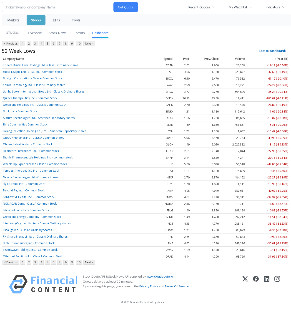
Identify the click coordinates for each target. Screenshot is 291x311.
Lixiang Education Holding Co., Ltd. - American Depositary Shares (44, 131)
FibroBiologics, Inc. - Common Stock (26, 210)
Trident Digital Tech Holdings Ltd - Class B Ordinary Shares (40, 65)
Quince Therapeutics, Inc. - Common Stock (30, 98)
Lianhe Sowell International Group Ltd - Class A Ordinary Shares (43, 91)
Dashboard (100, 33)
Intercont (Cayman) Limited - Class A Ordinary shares (37, 223)
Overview (35, 33)
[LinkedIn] (266, 284)
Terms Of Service (177, 286)
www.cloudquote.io (160, 276)
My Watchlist (237, 7)
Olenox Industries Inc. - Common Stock (28, 144)
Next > (89, 43)
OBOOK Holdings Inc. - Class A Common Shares (33, 138)
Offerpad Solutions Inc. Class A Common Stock (33, 256)
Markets (13, 20)
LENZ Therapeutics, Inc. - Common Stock (29, 243)
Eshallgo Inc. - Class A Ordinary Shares (27, 230)
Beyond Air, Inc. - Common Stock (24, 190)
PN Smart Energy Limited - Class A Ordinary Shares (35, 236)
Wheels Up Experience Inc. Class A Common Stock (35, 164)
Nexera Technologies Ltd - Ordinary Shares (30, 177)
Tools (76, 20)
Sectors (79, 33)
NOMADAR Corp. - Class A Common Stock (30, 204)
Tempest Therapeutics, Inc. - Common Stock (31, 171)
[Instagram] (277, 284)
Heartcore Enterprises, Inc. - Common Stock (31, 151)
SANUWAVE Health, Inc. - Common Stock (28, 197)
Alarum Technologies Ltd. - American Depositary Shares (39, 118)
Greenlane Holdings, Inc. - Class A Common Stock (34, 105)
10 (78, 43)
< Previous (11, 43)
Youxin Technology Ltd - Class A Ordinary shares (34, 85)
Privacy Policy (148, 286)
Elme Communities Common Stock (25, 124)
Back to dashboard (272, 51)
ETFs (56, 20)
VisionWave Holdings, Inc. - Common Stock (30, 250)
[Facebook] (256, 284)
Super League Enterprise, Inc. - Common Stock (32, 72)
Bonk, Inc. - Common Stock (20, 111)
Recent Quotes (199, 7)
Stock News (57, 33)
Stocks (36, 20)
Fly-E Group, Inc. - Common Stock (24, 184)
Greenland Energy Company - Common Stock (32, 217)
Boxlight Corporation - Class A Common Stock (32, 78)
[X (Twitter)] (245, 284)
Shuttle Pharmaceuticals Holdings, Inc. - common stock (38, 157)
